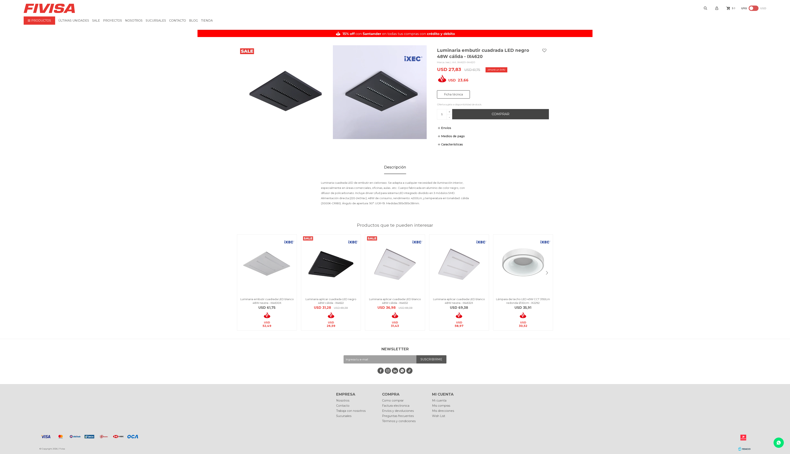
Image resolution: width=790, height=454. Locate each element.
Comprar (500, 114)
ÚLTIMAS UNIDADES (73, 20)
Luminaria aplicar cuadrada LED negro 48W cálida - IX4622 (331, 300)
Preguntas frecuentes (398, 416)
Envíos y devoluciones (398, 411)
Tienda (207, 20)
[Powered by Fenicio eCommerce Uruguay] (744, 449)
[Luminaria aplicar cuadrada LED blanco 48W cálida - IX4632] (395, 264)
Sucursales (156, 20)
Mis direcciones (443, 411)
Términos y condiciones (399, 421)
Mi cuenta (439, 400)
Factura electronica (395, 406)
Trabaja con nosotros (351, 411)
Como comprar (393, 400)
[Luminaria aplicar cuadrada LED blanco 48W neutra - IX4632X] (459, 264)
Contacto (177, 20)
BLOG (193, 20)
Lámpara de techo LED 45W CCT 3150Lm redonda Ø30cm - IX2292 (523, 300)
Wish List (438, 416)
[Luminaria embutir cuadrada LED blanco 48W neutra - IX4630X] (267, 264)
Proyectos (112, 20)
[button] (547, 272)
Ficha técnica (453, 94)
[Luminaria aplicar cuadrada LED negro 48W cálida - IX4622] (331, 264)
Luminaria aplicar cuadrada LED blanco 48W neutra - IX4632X (459, 300)
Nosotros (134, 20)
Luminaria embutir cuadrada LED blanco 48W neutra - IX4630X (267, 300)
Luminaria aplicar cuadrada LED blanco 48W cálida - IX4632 (395, 300)
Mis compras (441, 406)
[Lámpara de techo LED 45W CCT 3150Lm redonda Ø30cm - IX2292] (523, 264)
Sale (96, 20)
